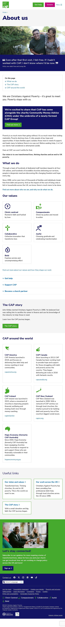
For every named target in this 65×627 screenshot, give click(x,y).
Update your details (37, 589)
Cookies (45, 592)
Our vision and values (15, 482)
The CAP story (13, 84)
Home (4, 12)
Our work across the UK (47, 482)
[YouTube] (32, 577)
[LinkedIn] (27, 577)
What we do (12, 81)
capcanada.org (41, 379)
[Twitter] (19, 577)
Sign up (7, 568)
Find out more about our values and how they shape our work (27, 270)
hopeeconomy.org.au (13, 459)
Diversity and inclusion (53, 589)
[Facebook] (14, 577)
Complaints (30, 592)
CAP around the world (16, 88)
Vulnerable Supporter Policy (29, 594)
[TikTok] (36, 577)
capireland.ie (9, 416)
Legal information (19, 592)
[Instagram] (23, 577)
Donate (50, 4)
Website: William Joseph (55, 615)
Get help (38, 4)
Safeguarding (7, 592)
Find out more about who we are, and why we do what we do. (28, 189)
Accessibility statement (21, 589)
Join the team (7, 589)
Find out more (12, 125)
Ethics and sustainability (10, 594)
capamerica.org (10, 372)
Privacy (38, 592)
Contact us (7, 577)
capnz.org (39, 418)
